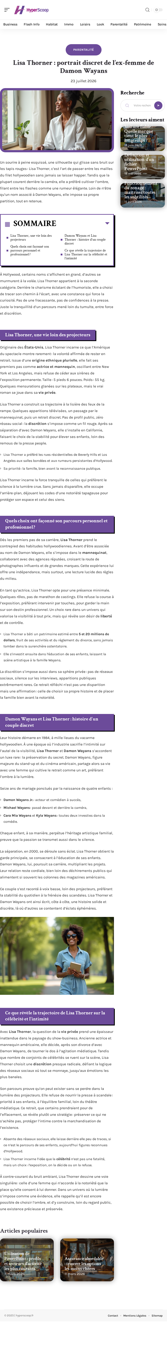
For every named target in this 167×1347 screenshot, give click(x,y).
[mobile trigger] (8, 10)
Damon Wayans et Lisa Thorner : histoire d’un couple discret (85, 239)
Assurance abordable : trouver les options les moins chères (84, 1264)
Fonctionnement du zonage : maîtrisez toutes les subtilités (141, 190)
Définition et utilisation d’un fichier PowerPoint (139, 162)
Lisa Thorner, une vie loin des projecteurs (31, 237)
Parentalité (83, 50)
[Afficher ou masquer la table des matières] (82, 224)
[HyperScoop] (31, 10)
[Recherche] (147, 10)
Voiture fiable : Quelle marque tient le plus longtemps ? (138, 134)
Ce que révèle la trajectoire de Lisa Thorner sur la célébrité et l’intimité (86, 254)
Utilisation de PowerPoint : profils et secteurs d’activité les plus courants (23, 1261)
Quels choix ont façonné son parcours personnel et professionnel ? (29, 250)
